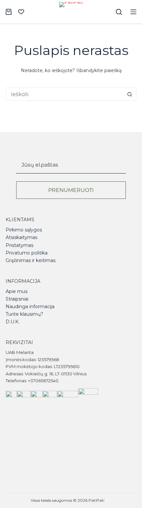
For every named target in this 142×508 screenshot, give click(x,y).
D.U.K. (12, 322)
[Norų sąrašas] (21, 12)
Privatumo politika (27, 253)
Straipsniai (17, 299)
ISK (108, 500)
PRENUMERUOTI (71, 190)
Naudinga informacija (30, 306)
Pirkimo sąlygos (24, 230)
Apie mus (16, 291)
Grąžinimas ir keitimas (30, 260)
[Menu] (133, 12)
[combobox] (65, 94)
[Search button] (130, 94)
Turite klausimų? (24, 314)
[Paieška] (119, 12)
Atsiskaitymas (21, 237)
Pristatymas (19, 245)
